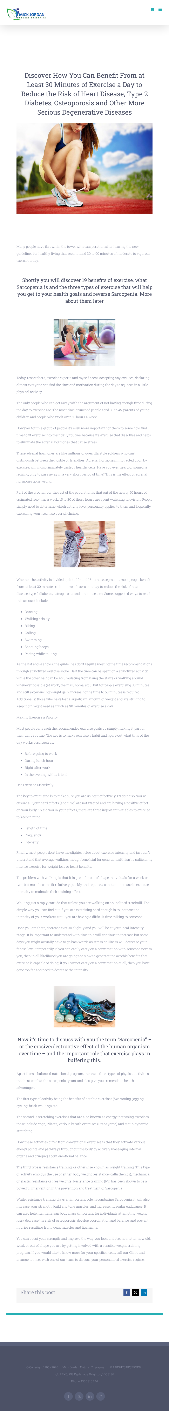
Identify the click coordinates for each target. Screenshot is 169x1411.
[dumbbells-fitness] (84, 988)
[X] (135, 1292)
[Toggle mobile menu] (160, 9)
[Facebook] (126, 1292)
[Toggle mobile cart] (152, 9)
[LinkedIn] (144, 1292)
